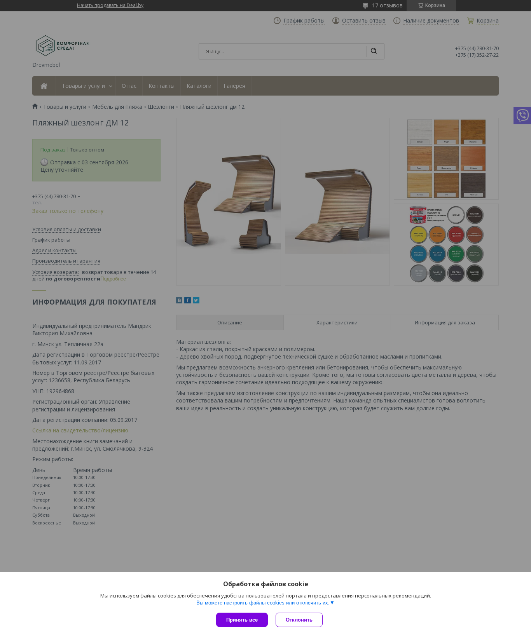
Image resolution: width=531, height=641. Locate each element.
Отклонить (299, 620)
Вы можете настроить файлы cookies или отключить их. (263, 603)
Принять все (242, 620)
